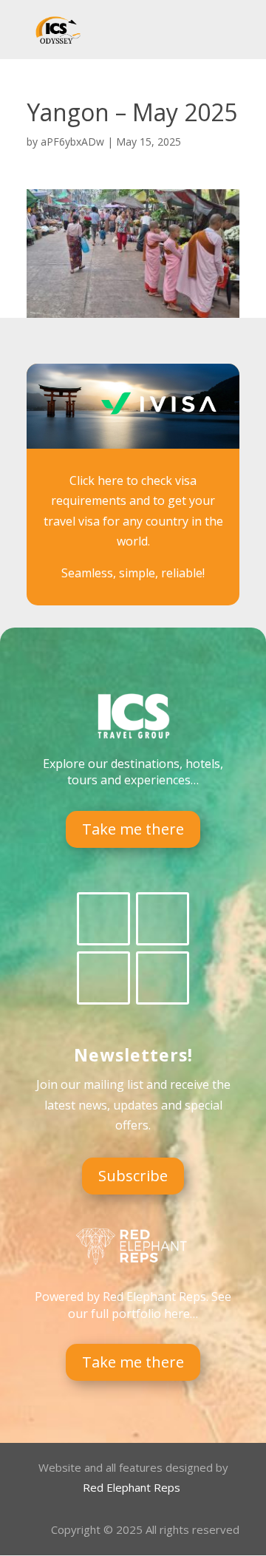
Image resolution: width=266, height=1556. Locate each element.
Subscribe (133, 1176)
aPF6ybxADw (72, 142)
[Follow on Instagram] (103, 978)
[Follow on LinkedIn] (162, 918)
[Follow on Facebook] (103, 918)
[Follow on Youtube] (162, 978)
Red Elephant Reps (133, 1487)
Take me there (133, 829)
